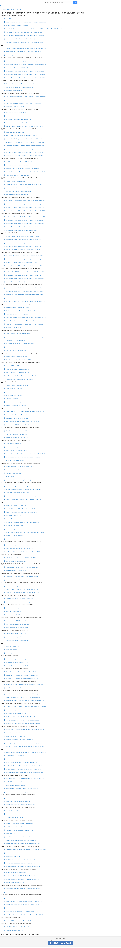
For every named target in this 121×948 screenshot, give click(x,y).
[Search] (75, 2)
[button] (1, 5)
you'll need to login (66, 940)
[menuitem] (1, 7)
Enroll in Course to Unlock (60, 943)
